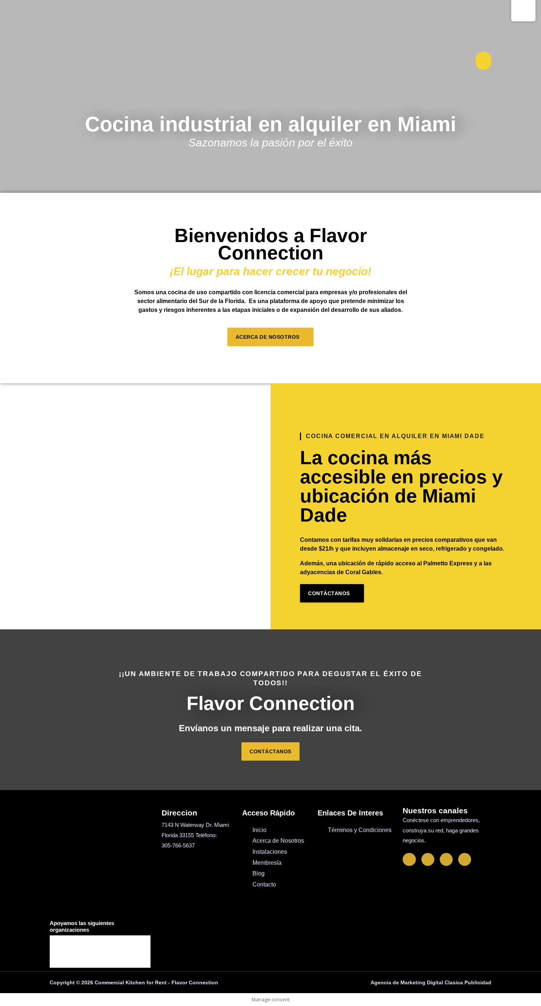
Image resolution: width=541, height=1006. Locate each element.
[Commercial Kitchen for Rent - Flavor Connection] (72, 60)
